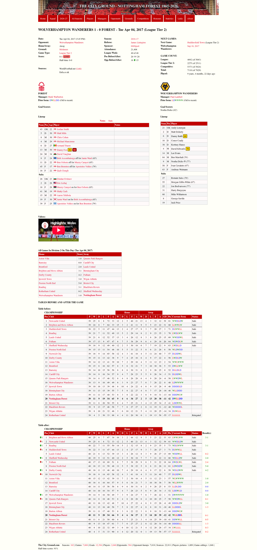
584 (130, 544)
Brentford (43, 266)
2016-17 (134, 38)
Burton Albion (55, 394)
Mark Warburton (55, 96)
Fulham (87, 274)
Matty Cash (61, 191)
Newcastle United (57, 320)
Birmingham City (91, 270)
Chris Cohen (62, 137)
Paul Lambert (176, 96)
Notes (102, 120)
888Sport (135, 45)
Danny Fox (61, 149)
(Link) (79, 68)
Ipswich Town (45, 278)
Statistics (169, 18)
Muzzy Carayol (81, 162)
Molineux (63, 49)
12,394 (99, 544)
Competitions (143, 18)
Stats (110, 120)
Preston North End (47, 283)
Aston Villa (44, 258)
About (190, 18)
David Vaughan (63, 153)
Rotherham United (47, 291)
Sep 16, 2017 (193, 45)
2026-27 (63, 18)
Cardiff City (89, 262)
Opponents (116, 18)
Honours (157, 18)
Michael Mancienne (65, 141)
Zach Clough (62, 170)
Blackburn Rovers (92, 286)
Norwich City (55, 353)
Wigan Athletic (90, 278)
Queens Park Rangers (93, 258)
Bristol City (89, 283)
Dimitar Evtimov (64, 178)
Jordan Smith (62, 129)
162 (72, 544)
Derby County (45, 274)
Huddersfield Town (196, 42)
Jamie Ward (87, 158)
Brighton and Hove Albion (51, 270)
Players (90, 18)
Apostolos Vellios (84, 166)
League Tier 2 (65, 52)
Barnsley (43, 262)
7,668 (85, 544)
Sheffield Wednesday (93, 291)
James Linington (138, 42)
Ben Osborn (62, 162)
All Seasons (77, 18)
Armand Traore (63, 145)
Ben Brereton (62, 166)
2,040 (113, 544)
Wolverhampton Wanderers (71, 42)
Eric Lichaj (61, 182)
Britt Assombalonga (65, 158)
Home (43, 18)
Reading (42, 286)
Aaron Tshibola (63, 195)
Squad (53, 18)
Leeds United (89, 266)
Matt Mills (61, 133)
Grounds (129, 18)
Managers (102, 18)
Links (180, 18)
